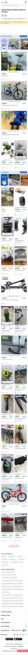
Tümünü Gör (23, 36)
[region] (14, 44)
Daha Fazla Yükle (14, 546)
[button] (2, 2)
